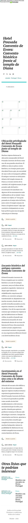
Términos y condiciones (14, 512)
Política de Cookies (14, 514)
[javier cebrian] (4, 87)
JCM (8, 225)
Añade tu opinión (10, 219)
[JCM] (3, 87)
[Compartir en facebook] (4, 74)
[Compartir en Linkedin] (10, 74)
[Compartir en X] (7, 74)
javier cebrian (10, 245)
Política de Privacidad (14, 510)
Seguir (10, 225)
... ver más (14, 236)
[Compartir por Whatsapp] (13, 74)
